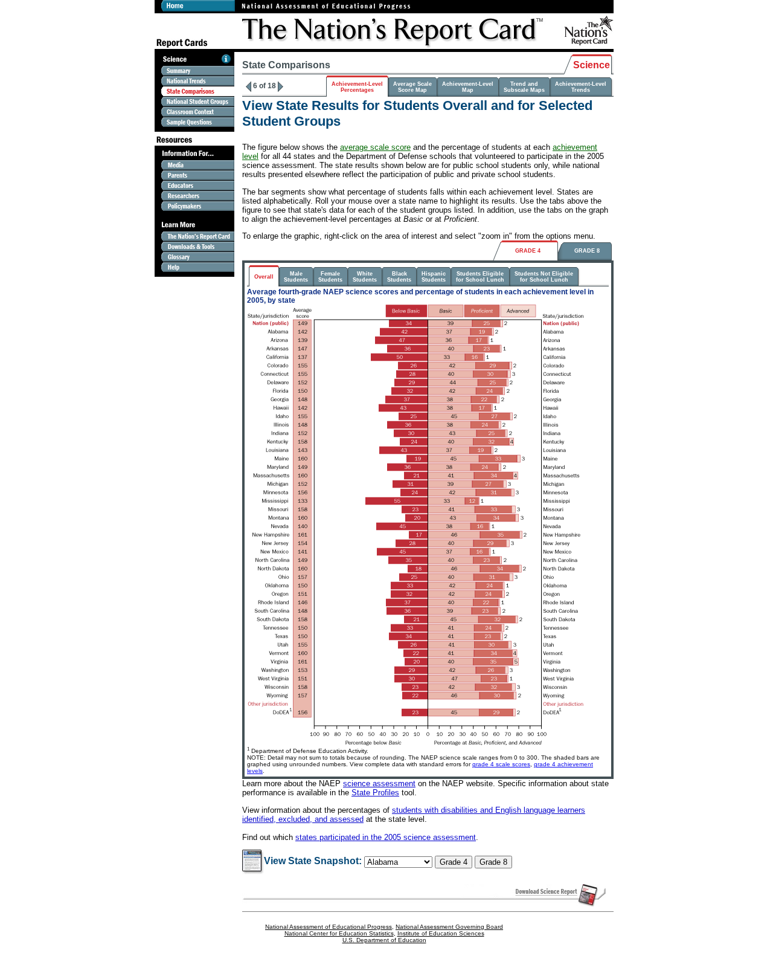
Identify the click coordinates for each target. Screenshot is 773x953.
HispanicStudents (434, 277)
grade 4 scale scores (501, 764)
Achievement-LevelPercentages (357, 87)
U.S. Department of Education (384, 940)
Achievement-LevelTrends (580, 87)
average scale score (375, 147)
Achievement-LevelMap (467, 87)
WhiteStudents (365, 277)
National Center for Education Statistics (339, 933)
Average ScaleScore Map (412, 87)
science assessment (379, 783)
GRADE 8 (587, 251)
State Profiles (375, 792)
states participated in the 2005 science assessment (385, 837)
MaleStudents (296, 277)
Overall (264, 277)
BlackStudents (399, 277)
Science (591, 65)
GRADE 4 (527, 251)
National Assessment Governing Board (449, 926)
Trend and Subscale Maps (524, 87)
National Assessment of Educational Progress (328, 926)
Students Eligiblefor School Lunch (480, 277)
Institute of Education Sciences (440, 933)
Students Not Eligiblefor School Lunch (544, 277)
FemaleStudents (330, 277)
